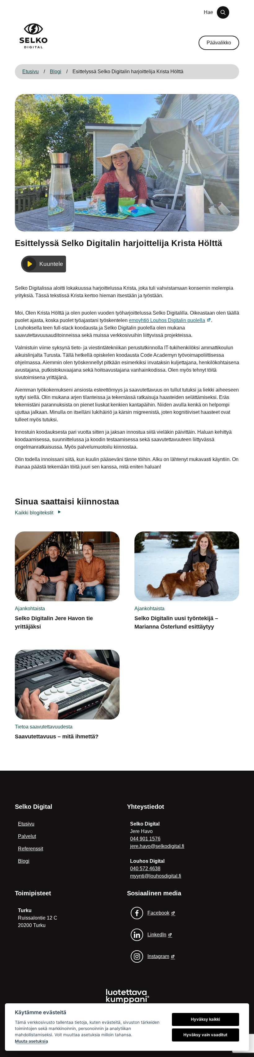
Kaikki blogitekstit (34, 512)
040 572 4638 (145, 868)
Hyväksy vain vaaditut (205, 1034)
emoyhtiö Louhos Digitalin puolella (170, 320)
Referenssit (30, 848)
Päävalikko (219, 42)
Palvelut (27, 836)
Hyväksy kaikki (205, 1019)
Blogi (55, 71)
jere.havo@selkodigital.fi (157, 846)
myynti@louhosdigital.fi (155, 876)
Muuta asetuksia (31, 1041)
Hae (208, 12)
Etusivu (30, 71)
